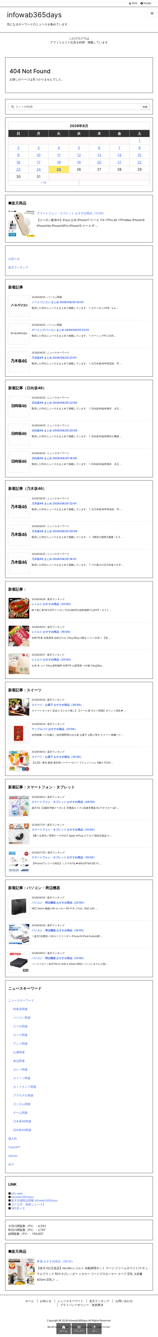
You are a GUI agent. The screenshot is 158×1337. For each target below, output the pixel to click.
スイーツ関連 (21, 1078)
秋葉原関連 (20, 1009)
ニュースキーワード (21, 1000)
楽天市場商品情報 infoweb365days (34, 1200)
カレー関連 (20, 1069)
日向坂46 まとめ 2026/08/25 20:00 (54, 430)
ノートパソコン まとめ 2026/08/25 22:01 (58, 302)
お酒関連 (19, 1052)
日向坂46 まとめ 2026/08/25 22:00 (54, 402)
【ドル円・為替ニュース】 (28, 1204)
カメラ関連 (20, 1035)
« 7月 (43, 182)
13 (99, 155)
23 (18, 169)
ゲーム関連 (20, 1112)
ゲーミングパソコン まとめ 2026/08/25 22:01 (60, 329)
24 (38, 169)
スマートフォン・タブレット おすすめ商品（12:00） (71, 213)
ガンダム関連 (21, 1104)
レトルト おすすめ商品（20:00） (52, 604)
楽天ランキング (18, 267)
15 (139, 155)
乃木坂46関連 (22, 1121)
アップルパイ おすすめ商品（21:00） (54, 729)
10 (39, 155)
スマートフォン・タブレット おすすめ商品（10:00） (64, 857)
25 (59, 169)
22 (139, 162)
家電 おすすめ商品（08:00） (56, 1261)
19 (79, 162)
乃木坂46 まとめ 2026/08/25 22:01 (54, 357)
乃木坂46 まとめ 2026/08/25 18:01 (54, 559)
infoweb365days (22, 1197)
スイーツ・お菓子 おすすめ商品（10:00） (57, 756)
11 (58, 155)
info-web (17, 1193)
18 (59, 162)
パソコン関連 (21, 1017)
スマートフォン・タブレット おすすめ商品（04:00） (64, 801)
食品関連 (19, 1060)
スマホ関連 (20, 1026)
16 (18, 162)
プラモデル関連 (23, 1095)
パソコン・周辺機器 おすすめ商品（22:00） (59, 902)
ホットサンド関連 (24, 1086)
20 (99, 162)
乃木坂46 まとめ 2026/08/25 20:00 (54, 531)
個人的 (12, 1138)
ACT (11, 1164)
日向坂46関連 (22, 1130)
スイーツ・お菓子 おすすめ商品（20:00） (57, 704)
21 (119, 162)
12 (79, 155)
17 (39, 162)
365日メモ (18, 1208)
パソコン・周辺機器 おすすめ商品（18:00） (58, 930)
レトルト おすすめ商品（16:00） (52, 631)
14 (119, 155)
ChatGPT (14, 1147)
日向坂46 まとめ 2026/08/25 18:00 (54, 458)
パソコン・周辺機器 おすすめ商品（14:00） (58, 958)
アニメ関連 (20, 1043)
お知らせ (14, 258)
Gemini (12, 1155)
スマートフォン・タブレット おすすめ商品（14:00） (64, 829)
